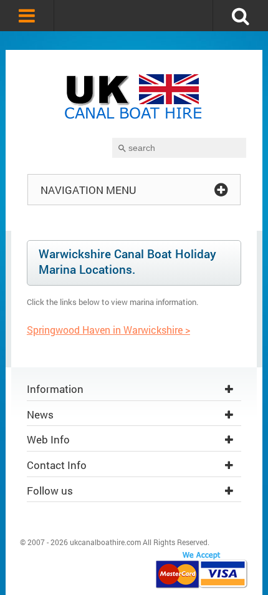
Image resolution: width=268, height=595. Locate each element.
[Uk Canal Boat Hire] (134, 98)
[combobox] (179, 147)
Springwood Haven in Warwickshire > (108, 330)
